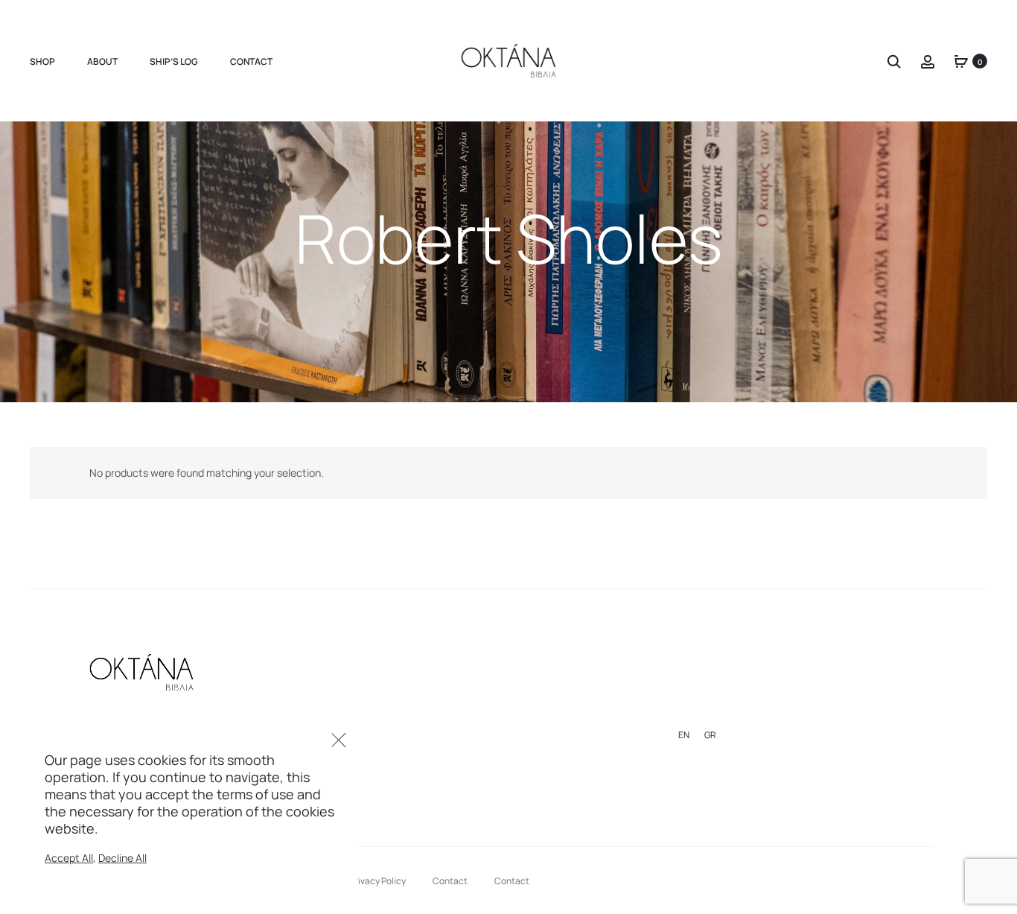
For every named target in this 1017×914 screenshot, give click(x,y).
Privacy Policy (378, 881)
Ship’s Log (174, 61)
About (102, 61)
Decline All (122, 858)
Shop (42, 61)
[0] (961, 61)
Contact (251, 61)
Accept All (69, 858)
